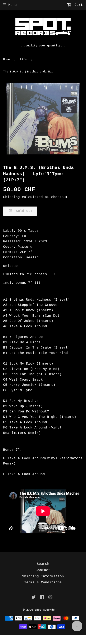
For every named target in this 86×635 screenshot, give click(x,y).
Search (43, 564)
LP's (23, 59)
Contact (43, 570)
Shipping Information (43, 576)
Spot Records (45, 609)
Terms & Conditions (43, 582)
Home (6, 59)
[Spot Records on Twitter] (34, 598)
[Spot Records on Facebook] (42, 598)
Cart (77, 5)
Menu (12, 5)
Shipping (11, 197)
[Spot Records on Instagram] (50, 598)
